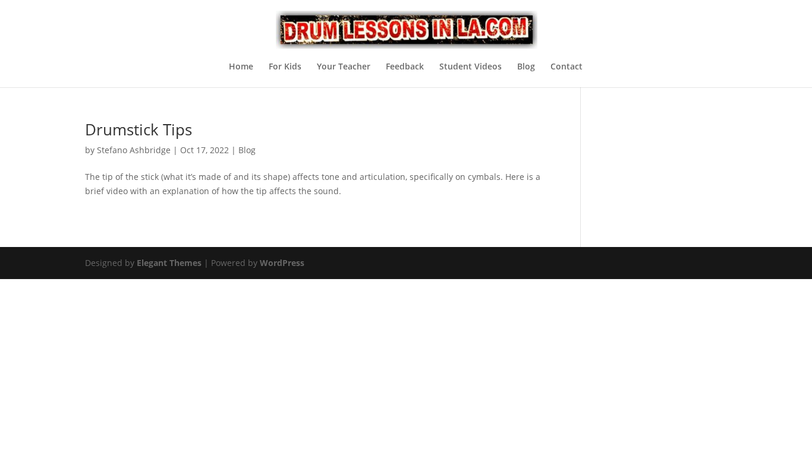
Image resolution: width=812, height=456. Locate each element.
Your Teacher (343, 67)
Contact (566, 67)
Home (241, 67)
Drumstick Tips (138, 129)
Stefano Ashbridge (134, 150)
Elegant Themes (169, 262)
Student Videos (470, 67)
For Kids (285, 67)
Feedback (405, 67)
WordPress (282, 262)
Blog (526, 67)
